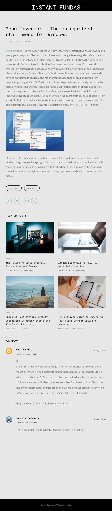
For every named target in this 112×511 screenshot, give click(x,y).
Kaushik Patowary (27, 418)
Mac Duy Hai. (80, 104)
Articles (10, 258)
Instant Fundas (56, 7)
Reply (96, 350)
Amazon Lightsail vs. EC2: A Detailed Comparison (77, 264)
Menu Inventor (14, 50)
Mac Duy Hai (24, 349)
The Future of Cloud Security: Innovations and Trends (26, 264)
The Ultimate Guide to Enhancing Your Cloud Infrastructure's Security (80, 320)
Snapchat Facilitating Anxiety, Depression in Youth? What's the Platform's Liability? (28, 320)
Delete (103, 350)
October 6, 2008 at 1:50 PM (26, 354)
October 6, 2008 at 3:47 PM (26, 423)
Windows (31, 188)
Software (14, 188)
